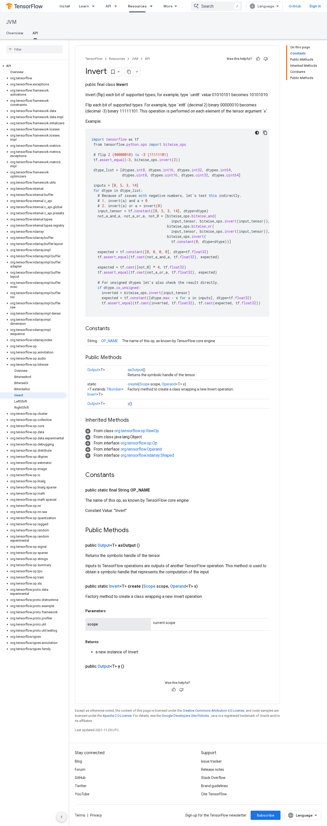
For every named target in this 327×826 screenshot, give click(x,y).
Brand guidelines (214, 786)
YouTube (82, 794)
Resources (137, 6)
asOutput (135, 370)
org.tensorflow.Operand (141, 449)
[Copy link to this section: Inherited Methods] (134, 420)
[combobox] (216, 6)
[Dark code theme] (257, 133)
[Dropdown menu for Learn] (95, 6)
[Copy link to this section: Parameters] (111, 611)
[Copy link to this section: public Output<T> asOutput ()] (146, 545)
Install (65, 6)
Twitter (81, 786)
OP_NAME (109, 341)
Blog (78, 761)
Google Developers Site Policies (185, 716)
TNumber (114, 389)
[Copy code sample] (265, 133)
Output (93, 370)
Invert (92, 394)
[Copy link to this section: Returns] (104, 642)
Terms (80, 815)
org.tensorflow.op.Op (139, 443)
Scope (144, 384)
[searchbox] (34, 49)
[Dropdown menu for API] (117, 6)
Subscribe (265, 815)
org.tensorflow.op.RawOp (136, 430)
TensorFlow (93, 59)
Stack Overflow (213, 778)
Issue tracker (211, 761)
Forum (80, 769)
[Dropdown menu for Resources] (153, 6)
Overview (14, 33)
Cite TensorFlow (214, 794)
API (108, 6)
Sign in (315, 6)
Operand (169, 384)
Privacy (96, 815)
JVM (11, 22)
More (168, 6)
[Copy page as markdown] (129, 72)
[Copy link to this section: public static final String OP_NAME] (156, 490)
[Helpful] (258, 59)
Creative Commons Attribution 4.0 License (213, 710)
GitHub (295, 6)
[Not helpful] (266, 59)
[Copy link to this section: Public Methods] (127, 358)
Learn (84, 6)
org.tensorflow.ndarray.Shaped (147, 455)
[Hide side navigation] (61, 817)
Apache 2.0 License (117, 716)
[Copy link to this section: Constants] (115, 329)
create (133, 384)
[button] (33, 66)
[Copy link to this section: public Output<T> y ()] (130, 666)
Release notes (212, 769)
